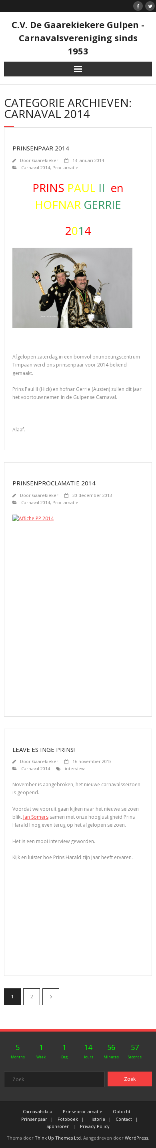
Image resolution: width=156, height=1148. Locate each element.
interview (74, 768)
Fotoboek (68, 1119)
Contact (124, 1119)
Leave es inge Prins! (43, 749)
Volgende (50, 996)
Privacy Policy (95, 1126)
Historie (96, 1119)
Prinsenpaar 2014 (40, 148)
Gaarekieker (45, 160)
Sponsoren (58, 1126)
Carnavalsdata (37, 1111)
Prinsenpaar (34, 1119)
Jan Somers (35, 816)
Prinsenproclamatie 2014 (54, 483)
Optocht (121, 1111)
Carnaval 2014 (35, 167)
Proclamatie (65, 167)
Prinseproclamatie (82, 1111)
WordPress (136, 1138)
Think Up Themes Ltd (58, 1138)
